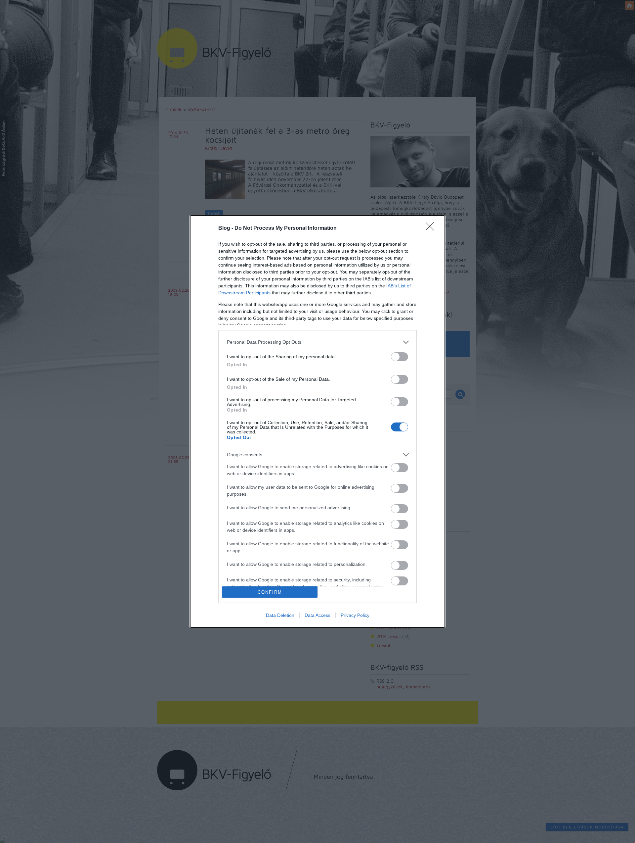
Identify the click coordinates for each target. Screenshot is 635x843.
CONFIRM (270, 592)
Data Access (317, 615)
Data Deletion (280, 615)
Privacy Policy (355, 615)
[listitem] (317, 342)
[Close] (432, 228)
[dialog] (317, 422)
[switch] (399, 356)
